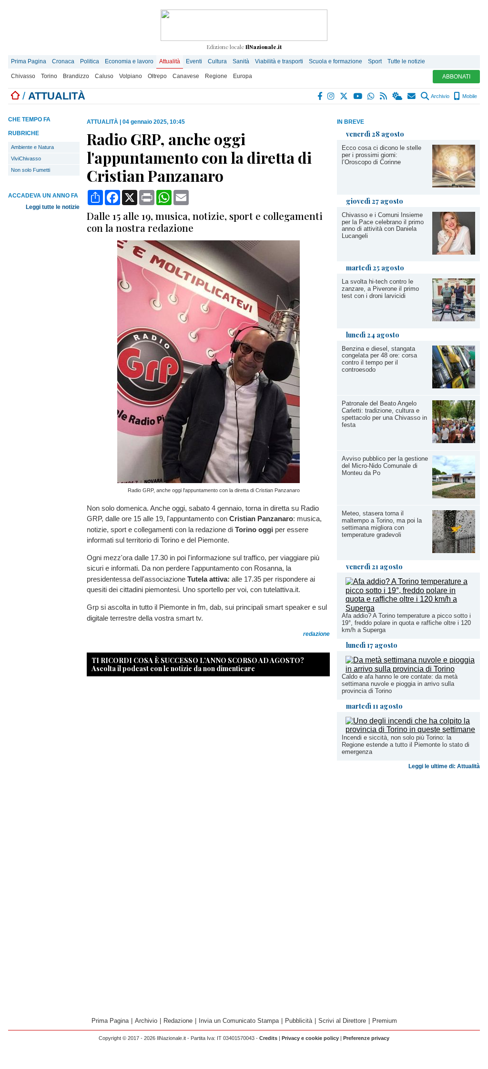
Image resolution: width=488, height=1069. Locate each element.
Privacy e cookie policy (310, 1038)
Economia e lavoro (129, 61)
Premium (384, 1020)
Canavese (186, 76)
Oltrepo (157, 76)
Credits (268, 1038)
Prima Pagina (28, 61)
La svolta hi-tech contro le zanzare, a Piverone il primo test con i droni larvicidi (380, 288)
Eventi (194, 61)
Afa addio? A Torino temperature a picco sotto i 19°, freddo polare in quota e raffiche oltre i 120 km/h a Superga (406, 622)
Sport (375, 61)
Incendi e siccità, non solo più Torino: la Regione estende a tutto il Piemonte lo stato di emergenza (405, 744)
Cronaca (63, 61)
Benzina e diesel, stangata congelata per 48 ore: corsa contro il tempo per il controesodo (379, 359)
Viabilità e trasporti (279, 61)
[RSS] (384, 96)
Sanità (241, 61)
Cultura (217, 61)
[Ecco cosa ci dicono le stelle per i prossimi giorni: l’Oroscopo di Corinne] (453, 185)
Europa (242, 76)
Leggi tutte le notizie (53, 207)
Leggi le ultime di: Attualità (444, 766)
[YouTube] (358, 96)
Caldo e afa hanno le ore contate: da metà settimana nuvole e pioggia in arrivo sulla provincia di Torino (400, 683)
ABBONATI (456, 76)
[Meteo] (397, 96)
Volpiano (130, 76)
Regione (216, 76)
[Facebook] (320, 96)
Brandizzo (76, 76)
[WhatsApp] (371, 96)
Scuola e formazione (335, 61)
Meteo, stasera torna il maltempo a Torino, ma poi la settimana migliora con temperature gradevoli (382, 524)
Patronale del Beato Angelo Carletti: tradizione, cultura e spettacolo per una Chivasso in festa (384, 414)
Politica (89, 61)
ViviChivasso (26, 158)
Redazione (178, 1020)
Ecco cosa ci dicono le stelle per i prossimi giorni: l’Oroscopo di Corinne (381, 155)
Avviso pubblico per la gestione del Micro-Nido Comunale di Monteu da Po (385, 465)
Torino (49, 76)
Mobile (469, 96)
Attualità (169, 61)
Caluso (104, 76)
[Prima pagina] (15, 96)
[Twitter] (344, 96)
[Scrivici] (412, 96)
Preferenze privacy (366, 1038)
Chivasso (23, 76)
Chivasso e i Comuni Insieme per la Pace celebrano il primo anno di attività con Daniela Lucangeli (383, 225)
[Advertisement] (408, 848)
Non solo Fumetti (30, 170)
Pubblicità (298, 1020)
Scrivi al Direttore (342, 1020)
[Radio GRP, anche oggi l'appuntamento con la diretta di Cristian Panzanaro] (208, 480)
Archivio (439, 96)
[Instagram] (331, 96)
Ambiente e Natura (32, 147)
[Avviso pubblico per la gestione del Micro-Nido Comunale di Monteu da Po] (453, 496)
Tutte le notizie (406, 61)
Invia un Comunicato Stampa (239, 1020)
